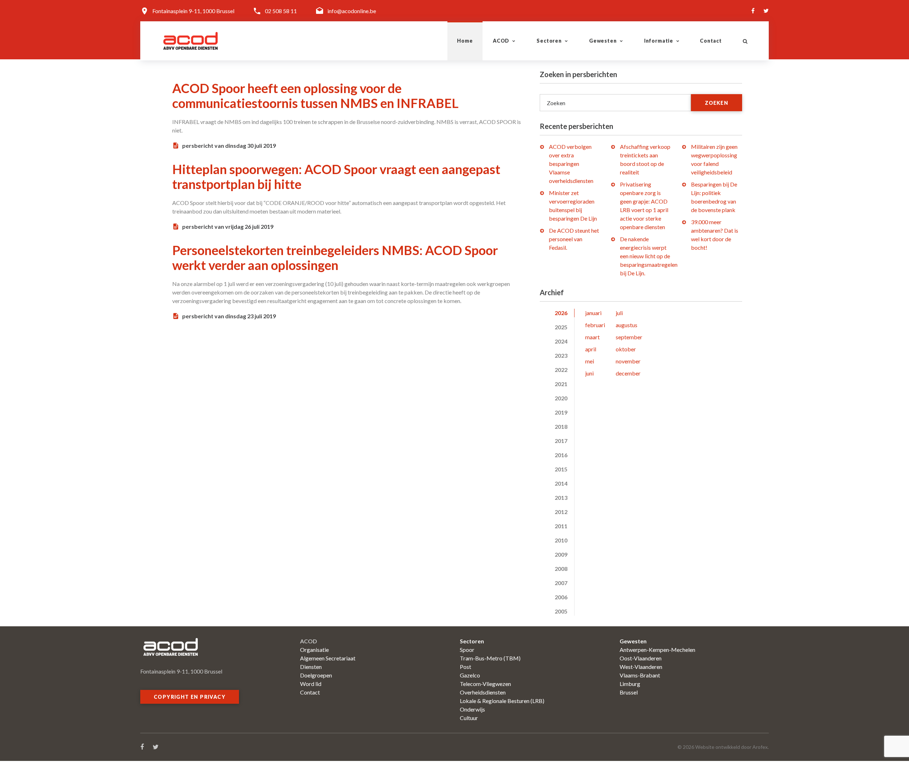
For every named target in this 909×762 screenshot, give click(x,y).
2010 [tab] (561, 540)
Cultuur (469, 717)
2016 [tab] (561, 455)
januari (593, 312)
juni (589, 373)
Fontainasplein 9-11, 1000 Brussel (193, 10)
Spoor (467, 649)
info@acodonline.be (351, 10)
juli (619, 312)
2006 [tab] (561, 597)
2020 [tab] (561, 398)
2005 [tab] (561, 611)
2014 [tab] (561, 483)
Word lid (310, 683)
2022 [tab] (561, 369)
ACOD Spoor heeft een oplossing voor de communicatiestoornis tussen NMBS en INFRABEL (315, 95)
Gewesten (603, 41)
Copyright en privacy (189, 697)
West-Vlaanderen (641, 666)
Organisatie (314, 649)
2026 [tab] (561, 312)
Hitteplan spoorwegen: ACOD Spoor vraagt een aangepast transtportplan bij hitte (336, 176)
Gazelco (470, 675)
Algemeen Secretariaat (327, 658)
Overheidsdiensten (483, 692)
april (590, 349)
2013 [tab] (561, 497)
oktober (626, 349)
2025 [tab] (561, 327)
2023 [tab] (561, 355)
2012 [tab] (561, 511)
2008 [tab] (561, 568)
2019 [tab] (561, 412)
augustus (626, 324)
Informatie (658, 41)
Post (465, 666)
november (628, 361)
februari (595, 324)
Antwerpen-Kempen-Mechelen (657, 649)
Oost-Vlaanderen (641, 658)
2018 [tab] (561, 426)
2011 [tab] (561, 526)
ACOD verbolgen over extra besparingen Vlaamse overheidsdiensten (571, 163)
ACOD (501, 41)
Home (465, 41)
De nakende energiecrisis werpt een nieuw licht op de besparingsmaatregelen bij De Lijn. (648, 256)
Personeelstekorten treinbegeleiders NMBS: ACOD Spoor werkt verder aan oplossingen (335, 257)
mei (589, 361)
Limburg (630, 683)
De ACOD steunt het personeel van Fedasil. (574, 239)
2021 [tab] (561, 383)
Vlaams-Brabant (640, 675)
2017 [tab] (561, 440)
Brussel (629, 692)
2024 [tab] (561, 341)
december (628, 373)
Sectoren (549, 41)
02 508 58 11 (281, 10)
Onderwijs (472, 709)
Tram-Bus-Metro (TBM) (490, 658)
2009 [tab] (561, 554)
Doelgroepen (316, 675)
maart (592, 337)
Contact (711, 41)
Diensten (311, 666)
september (629, 337)
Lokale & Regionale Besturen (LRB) (502, 700)
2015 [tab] (561, 469)
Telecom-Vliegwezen (485, 683)
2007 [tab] (561, 582)
